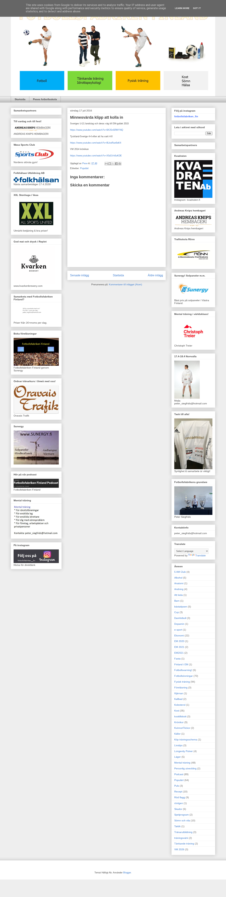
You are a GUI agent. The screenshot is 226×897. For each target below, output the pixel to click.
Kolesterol (179, 704)
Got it (197, 8)
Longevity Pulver (183, 751)
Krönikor (179, 722)
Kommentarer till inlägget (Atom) (125, 284)
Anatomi (178, 583)
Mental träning (182, 762)
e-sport (178, 629)
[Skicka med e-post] (106, 163)
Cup (176, 612)
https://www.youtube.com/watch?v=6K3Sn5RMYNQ (96, 130)
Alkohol (178, 577)
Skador (178, 809)
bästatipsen (180, 606)
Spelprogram (181, 814)
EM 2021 (179, 647)
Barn (177, 600)
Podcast (178, 774)
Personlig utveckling (185, 768)
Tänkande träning (184, 843)
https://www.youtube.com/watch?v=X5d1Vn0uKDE (96, 155)
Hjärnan (178, 693)
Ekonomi (179, 635)
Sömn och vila (182, 820)
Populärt (84, 168)
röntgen (178, 803)
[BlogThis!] (109, 163)
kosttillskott (180, 716)
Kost (176, 710)
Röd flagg (179, 797)
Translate (200, 555)
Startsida (20, 99)
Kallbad (178, 699)
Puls (176, 785)
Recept (178, 791)
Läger (177, 756)
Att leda (178, 595)
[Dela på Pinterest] (119, 163)
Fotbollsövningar (183, 675)
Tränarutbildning (183, 832)
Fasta (177, 658)
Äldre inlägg (155, 275)
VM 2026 (179, 849)
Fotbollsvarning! (183, 670)
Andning (178, 589)
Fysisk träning (182, 681)
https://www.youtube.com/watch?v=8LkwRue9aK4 (95, 142)
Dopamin (179, 623)
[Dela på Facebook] (116, 163)
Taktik (177, 826)
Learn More (182, 8)
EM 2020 (179, 641)
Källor (177, 733)
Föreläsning (181, 687)
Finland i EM (181, 664)
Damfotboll (180, 618)
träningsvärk (181, 838)
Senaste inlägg (79, 275)
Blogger (127, 872)
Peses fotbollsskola (45, 99)
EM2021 (179, 652)
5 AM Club (180, 571)
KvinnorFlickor (182, 727)
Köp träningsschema (185, 739)
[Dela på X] (113, 163)
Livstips (178, 745)
